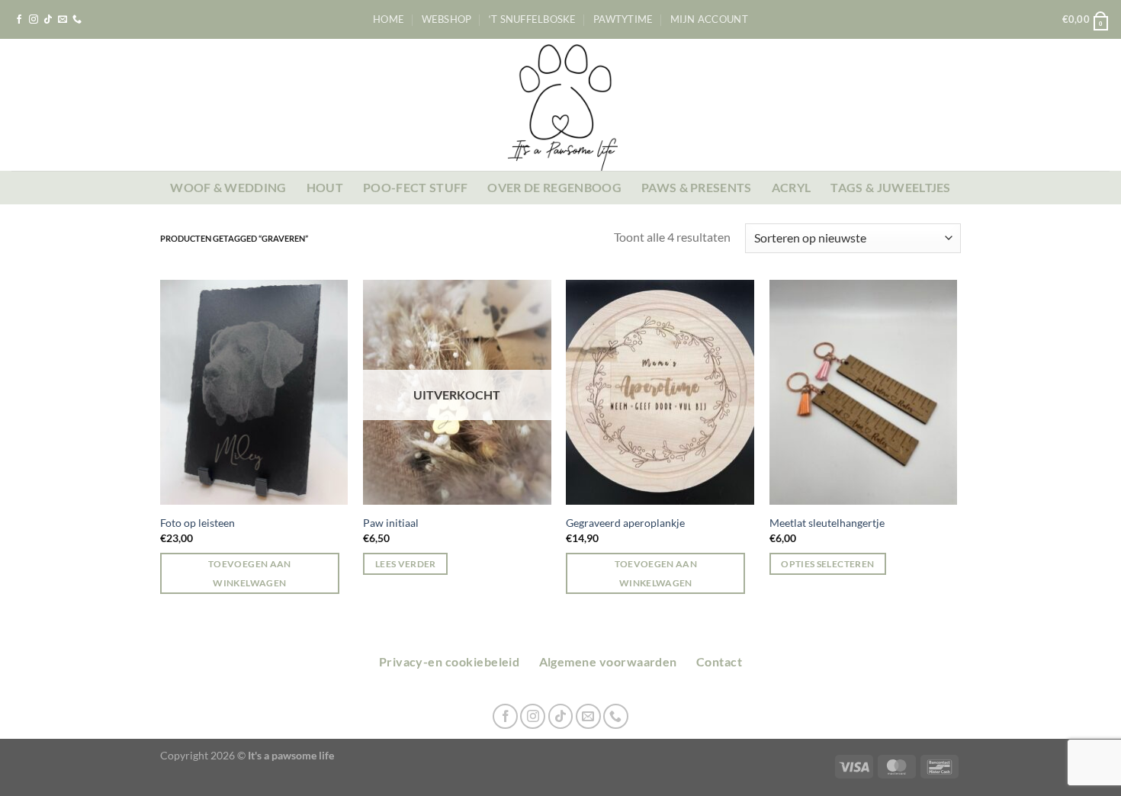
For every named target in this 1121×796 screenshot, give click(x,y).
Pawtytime (623, 19)
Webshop (447, 19)
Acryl (791, 187)
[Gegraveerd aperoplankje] (660, 393)
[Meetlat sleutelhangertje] (863, 393)
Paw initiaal (391, 522)
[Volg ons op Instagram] (33, 19)
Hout (325, 187)
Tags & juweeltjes (890, 187)
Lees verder (405, 564)
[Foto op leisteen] (254, 393)
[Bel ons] (77, 19)
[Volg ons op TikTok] (48, 19)
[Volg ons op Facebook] (19, 19)
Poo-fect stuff (415, 187)
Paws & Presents (696, 187)
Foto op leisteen (197, 522)
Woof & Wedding (228, 187)
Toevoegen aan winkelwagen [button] (249, 573)
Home (388, 19)
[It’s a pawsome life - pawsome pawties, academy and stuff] (561, 105)
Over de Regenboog (554, 187)
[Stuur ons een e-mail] (62, 19)
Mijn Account (709, 19)
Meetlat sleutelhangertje (827, 522)
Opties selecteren (827, 564)
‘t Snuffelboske (533, 19)
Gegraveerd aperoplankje (625, 522)
